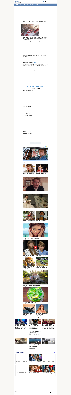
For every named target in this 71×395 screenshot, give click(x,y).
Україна (23, 4)
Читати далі (35, 142)
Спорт (30, 4)
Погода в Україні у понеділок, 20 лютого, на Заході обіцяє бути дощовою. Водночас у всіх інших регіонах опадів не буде (34, 345)
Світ (20, 4)
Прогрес (36, 4)
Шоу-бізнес (40, 4)
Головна (17, 4)
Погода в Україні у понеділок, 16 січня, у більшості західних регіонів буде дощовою (48, 345)
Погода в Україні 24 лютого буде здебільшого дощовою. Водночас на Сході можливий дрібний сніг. (20, 345)
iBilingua (17, 1)
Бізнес (27, 4)
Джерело (35, 62)
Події (33, 4)
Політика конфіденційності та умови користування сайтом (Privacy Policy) (24, 392)
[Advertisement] (35, 12)
